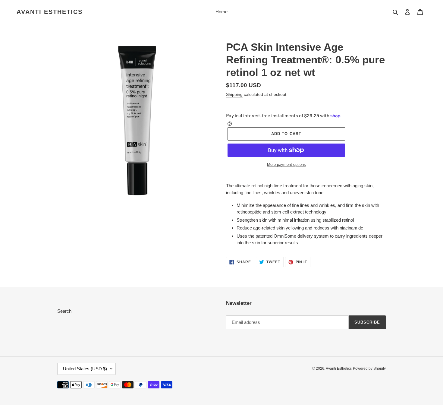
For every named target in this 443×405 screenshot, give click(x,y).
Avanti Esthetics (50, 11)
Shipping (234, 94)
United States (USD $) (85, 368)
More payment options (286, 164)
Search (64, 311)
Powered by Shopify (369, 368)
